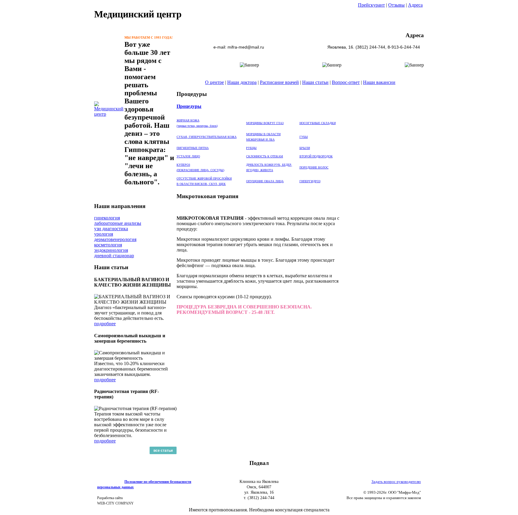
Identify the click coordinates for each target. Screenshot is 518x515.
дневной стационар (114, 255)
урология (103, 234)
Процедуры (189, 106)
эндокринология (111, 250)
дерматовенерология (115, 239)
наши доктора (497, 82)
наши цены (493, 92)
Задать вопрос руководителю (396, 481)
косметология (108, 244)
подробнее (105, 323)
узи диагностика (111, 228)
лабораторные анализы (117, 223)
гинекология (107, 217)
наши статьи (495, 72)
